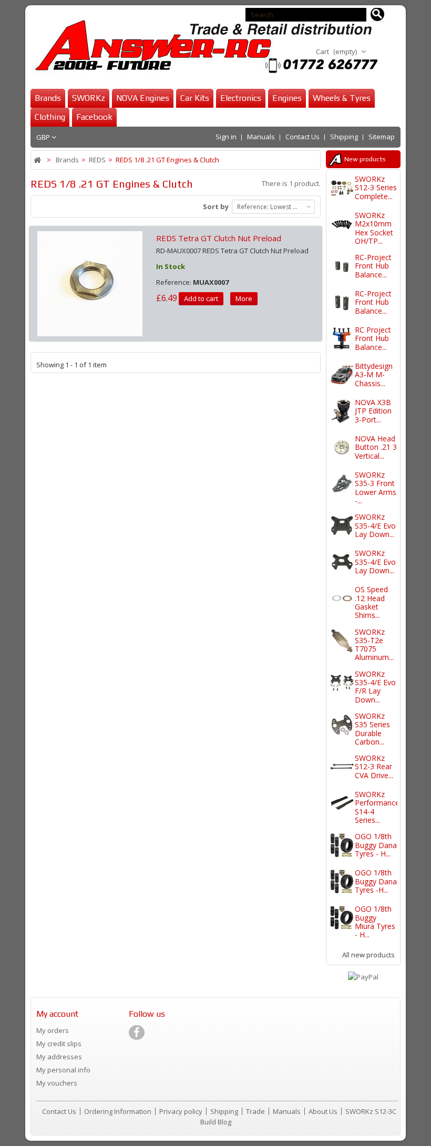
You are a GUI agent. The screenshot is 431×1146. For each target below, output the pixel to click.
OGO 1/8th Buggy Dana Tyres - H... (376, 845)
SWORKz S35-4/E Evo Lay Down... (375, 525)
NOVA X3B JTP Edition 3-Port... (373, 411)
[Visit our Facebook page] (137, 1032)
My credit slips (58, 1043)
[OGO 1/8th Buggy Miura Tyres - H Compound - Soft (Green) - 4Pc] (342, 918)
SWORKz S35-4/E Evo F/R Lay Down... (375, 687)
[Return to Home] (38, 160)
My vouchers (56, 1083)
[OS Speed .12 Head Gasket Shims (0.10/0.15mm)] (342, 598)
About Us (324, 1111)
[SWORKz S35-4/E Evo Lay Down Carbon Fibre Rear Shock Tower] (342, 526)
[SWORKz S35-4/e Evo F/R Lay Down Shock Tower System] (342, 683)
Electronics (240, 98)
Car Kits (194, 98)
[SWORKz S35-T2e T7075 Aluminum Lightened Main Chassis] (342, 641)
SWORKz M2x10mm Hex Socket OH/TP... (374, 228)
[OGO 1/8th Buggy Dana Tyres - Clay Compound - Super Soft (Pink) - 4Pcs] (342, 845)
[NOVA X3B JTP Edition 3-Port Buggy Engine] (342, 411)
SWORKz (88, 98)
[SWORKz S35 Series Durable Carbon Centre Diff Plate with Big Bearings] (342, 725)
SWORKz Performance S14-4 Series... (377, 807)
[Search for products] (377, 15)
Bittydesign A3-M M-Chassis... (374, 374)
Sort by (216, 206)
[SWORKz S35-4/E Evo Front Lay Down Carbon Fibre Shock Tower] (342, 562)
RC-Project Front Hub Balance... (373, 266)
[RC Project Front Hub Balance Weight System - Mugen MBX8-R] (342, 339)
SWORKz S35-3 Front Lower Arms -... (375, 487)
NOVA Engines (142, 98)
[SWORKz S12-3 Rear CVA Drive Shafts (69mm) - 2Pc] (342, 767)
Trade (256, 1111)
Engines (287, 98)
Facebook (94, 117)
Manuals (261, 136)
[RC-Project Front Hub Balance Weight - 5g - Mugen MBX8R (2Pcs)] (342, 266)
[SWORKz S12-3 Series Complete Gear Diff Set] (342, 188)
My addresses (59, 1056)
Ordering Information (118, 1111)
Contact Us (302, 136)
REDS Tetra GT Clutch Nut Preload (218, 238)
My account (57, 1014)
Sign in (226, 136)
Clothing (50, 117)
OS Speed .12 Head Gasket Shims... (371, 602)
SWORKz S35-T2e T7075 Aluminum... (374, 645)
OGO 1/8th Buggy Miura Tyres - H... (375, 921)
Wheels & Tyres (342, 98)
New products (365, 159)
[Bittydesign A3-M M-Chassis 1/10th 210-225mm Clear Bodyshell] (342, 375)
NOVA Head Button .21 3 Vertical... (376, 447)
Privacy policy (181, 1111)
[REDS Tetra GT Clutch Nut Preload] (89, 282)
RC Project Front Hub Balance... (373, 338)
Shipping (344, 136)
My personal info (63, 1070)
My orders (52, 1030)
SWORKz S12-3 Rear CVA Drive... (374, 766)
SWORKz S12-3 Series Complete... (376, 187)
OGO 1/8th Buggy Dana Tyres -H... (376, 881)
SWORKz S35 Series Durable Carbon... (372, 729)
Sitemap (381, 136)
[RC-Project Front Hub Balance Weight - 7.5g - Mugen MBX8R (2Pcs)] (342, 302)
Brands (48, 98)
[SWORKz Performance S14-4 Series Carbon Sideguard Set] (342, 803)
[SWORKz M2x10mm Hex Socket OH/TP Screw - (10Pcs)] (342, 224)
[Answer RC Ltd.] (203, 46)
